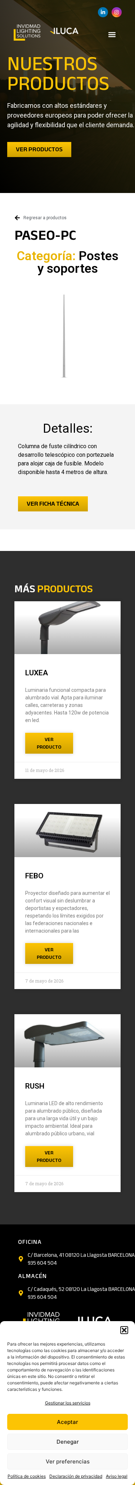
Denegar (68, 1441)
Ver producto (49, 743)
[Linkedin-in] (103, 12)
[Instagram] (117, 12)
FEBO (34, 876)
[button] (124, 1330)
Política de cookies (27, 1476)
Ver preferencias (68, 1461)
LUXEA (36, 672)
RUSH (34, 1086)
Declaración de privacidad (75, 1476)
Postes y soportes (78, 262)
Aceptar (67, 1422)
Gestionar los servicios (67, 1403)
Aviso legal (116, 1476)
